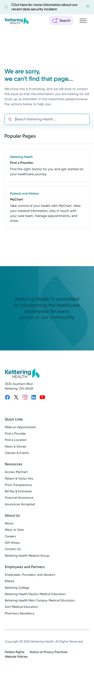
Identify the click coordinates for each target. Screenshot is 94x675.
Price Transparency (18, 485)
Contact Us (13, 549)
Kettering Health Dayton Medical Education (35, 594)
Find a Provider (15, 433)
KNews (9, 581)
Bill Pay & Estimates (18, 491)
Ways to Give (14, 530)
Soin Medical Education (21, 607)
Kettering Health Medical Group (27, 556)
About (9, 523)
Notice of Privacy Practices (49, 652)
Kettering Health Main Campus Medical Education (40, 600)
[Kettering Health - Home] (17, 20)
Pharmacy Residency (19, 613)
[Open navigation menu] (83, 20)
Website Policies (16, 657)
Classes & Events (17, 453)
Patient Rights (14, 652)
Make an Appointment (20, 427)
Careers (10, 536)
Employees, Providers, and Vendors (30, 575)
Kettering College (17, 588)
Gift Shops (12, 543)
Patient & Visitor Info (19, 478)
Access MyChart (16, 472)
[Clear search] (70, 119)
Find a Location (16, 440)
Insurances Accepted (20, 504)
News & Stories (15, 446)
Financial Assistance (19, 498)
